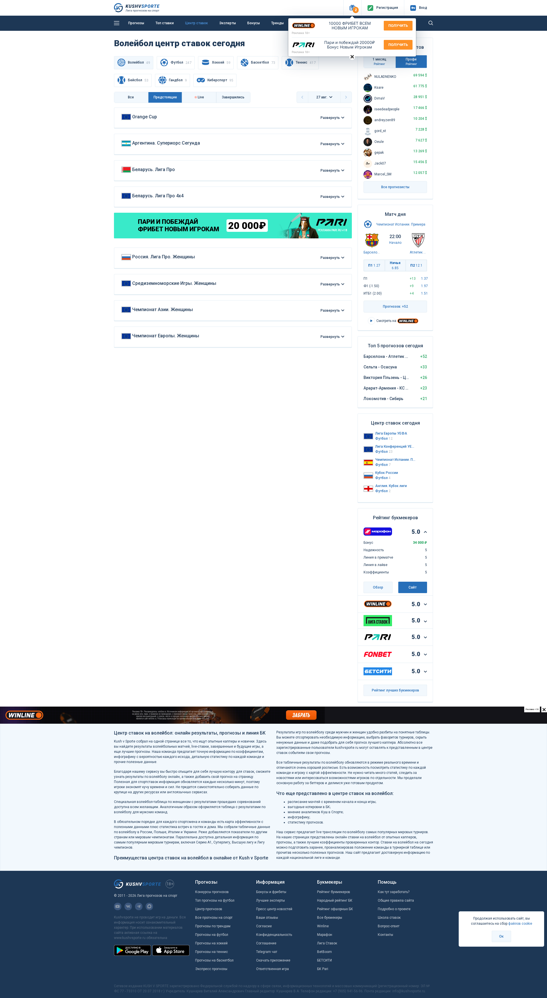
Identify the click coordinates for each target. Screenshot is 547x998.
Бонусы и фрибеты (271, 892)
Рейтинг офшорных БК (335, 909)
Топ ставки (165, 23)
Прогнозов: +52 (395, 307)
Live (200, 97)
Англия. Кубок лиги (391, 486)
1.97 (424, 286)
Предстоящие (165, 97)
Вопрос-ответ (388, 926)
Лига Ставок (327, 943)
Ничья (395, 265)
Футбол (181, 62)
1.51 (424, 293)
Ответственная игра (272, 969)
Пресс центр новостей (274, 909)
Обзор (378, 587)
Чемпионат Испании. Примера (400, 224)
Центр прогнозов (208, 909)
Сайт (413, 587)
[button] (352, 8)
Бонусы (253, 23)
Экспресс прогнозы (211, 969)
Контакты (385, 935)
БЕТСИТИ (324, 960)
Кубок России (386, 473)
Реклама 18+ (301, 33)
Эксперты (227, 23)
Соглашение (266, 943)
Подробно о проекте (394, 909)
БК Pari (322, 969)
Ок (501, 936)
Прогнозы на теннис (211, 952)
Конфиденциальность (274, 935)
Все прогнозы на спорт (213, 918)
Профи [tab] (411, 61)
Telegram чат (266, 952)
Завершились (233, 97)
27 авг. (321, 97)
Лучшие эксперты (270, 900)
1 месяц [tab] (379, 61)
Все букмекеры (329, 918)
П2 (416, 265)
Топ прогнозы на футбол (214, 900)
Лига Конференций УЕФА (395, 447)
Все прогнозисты (395, 187)
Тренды (277, 23)
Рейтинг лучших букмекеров (395, 690)
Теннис (306, 62)
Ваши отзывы (267, 918)
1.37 (424, 279)
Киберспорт (220, 80)
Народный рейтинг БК (334, 900)
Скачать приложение (273, 960)
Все (131, 97)
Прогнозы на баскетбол (214, 960)
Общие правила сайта (396, 900)
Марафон (324, 935)
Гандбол (178, 80)
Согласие (264, 926)
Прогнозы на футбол (211, 935)
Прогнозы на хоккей (211, 943)
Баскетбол (263, 62)
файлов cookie (520, 924)
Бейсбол (138, 80)
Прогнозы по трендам (212, 926)
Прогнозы (136, 23)
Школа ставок (389, 918)
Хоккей (221, 62)
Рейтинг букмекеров (333, 892)
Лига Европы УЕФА (391, 433)
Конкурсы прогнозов (212, 892)
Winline (323, 926)
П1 (374, 265)
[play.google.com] (132, 950)
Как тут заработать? (393, 892)
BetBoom (324, 952)
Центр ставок (196, 23)
